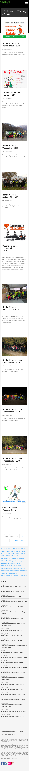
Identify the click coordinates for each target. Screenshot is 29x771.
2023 (23, 553)
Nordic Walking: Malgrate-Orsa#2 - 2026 (13, 694)
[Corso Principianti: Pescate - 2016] (14, 494)
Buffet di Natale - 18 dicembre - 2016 (11, 93)
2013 (23, 548)
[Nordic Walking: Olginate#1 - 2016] (14, 181)
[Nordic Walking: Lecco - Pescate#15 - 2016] (14, 346)
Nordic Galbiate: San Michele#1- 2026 (12, 652)
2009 (13, 548)
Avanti (16, 540)
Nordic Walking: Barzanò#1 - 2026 (11, 596)
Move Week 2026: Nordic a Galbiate (11, 635)
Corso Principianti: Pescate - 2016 (10, 509)
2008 (8, 548)
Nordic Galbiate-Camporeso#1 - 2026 (12, 662)
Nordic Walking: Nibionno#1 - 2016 (10, 308)
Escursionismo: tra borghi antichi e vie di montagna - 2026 (13, 624)
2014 (3, 551)
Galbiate (4, 563)
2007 (3, 548)
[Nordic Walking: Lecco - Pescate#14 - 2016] (14, 396)
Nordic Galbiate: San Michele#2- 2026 (12, 618)
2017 (18, 551)
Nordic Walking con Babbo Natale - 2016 (11, 44)
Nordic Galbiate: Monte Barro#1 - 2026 (12, 591)
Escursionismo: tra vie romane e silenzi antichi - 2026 (12, 678)
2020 (8, 553)
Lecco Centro (6, 565)
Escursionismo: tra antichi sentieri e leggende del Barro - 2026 (14, 612)
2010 (18, 548)
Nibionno (24, 570)
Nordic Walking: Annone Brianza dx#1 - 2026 (14, 667)
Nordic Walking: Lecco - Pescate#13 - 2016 (12, 459)
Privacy (22, 731)
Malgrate (16, 568)
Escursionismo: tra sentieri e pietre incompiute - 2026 (11, 705)
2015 (8, 551)
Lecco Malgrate (16, 565)
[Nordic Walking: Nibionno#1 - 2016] (14, 293)
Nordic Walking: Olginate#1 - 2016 (10, 196)
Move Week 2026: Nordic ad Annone (11, 640)
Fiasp (11, 561)
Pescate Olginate (7, 575)
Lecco (19, 563)
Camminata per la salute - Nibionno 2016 (9, 248)
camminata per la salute (17, 558)
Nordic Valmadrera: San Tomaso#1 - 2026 (13, 586)
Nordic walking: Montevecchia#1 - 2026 (12, 630)
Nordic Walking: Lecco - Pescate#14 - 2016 (12, 410)
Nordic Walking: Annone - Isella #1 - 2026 (13, 672)
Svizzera (16, 575)
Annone (19, 556)
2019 (3, 553)
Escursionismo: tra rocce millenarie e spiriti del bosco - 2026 (14, 646)
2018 (23, 551)
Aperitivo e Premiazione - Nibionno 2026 (13, 699)
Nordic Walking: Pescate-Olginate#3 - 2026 (13, 684)
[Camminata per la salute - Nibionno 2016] (14, 232)
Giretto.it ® (25, 740)
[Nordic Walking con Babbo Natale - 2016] (14, 30)
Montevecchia (15, 570)
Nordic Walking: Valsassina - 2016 (10, 147)
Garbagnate (12, 563)
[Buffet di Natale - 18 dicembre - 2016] (14, 79)
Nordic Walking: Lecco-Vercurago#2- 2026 (13, 711)
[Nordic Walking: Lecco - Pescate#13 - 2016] (14, 445)
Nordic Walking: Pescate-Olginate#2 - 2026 (13, 716)
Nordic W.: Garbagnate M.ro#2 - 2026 (12, 689)
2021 (13, 553)
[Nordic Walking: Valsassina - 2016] (14, 132)
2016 (13, 551)
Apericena (5, 558)
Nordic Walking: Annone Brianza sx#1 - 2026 (14, 657)
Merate (23, 568)
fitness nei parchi (20, 561)
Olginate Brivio (13, 573)
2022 (18, 553)
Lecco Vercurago (7, 568)
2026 (13, 556)
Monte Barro (5, 570)
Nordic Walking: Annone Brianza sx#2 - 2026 (14, 602)
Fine (22, 540)
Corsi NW (5, 561)
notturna (4, 573)
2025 (8, 556)
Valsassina (24, 575)
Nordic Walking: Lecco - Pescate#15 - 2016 (12, 361)
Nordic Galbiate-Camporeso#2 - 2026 (12, 607)
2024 (3, 556)
